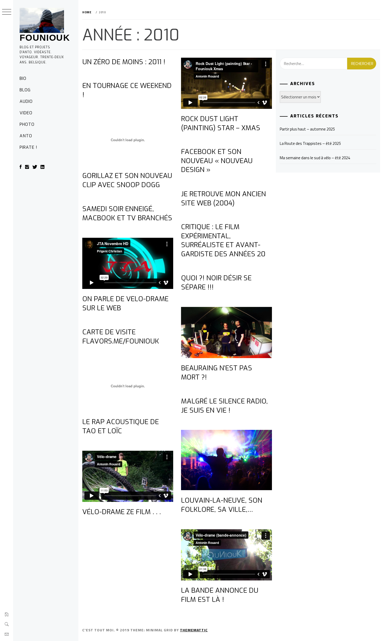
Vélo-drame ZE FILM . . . (121, 512)
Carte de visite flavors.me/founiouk (120, 337)
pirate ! (28, 147)
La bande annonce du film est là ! (219, 595)
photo (27, 124)
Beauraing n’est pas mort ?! (216, 373)
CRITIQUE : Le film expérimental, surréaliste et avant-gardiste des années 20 (223, 240)
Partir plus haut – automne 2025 (307, 129)
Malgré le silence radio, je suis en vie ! (224, 406)
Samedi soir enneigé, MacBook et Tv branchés (127, 213)
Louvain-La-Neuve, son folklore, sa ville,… (221, 505)
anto (26, 136)
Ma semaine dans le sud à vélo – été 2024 (315, 158)
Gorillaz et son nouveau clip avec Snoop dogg (127, 180)
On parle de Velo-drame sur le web (125, 303)
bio (23, 78)
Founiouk (45, 38)
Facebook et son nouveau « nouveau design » (217, 160)
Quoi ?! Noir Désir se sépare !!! (216, 283)
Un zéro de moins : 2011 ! (123, 62)
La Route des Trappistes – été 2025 (310, 143)
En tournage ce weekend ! (127, 90)
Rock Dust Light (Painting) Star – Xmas (220, 123)
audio (26, 101)
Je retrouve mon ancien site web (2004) (223, 198)
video (26, 113)
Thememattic (194, 630)
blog (25, 90)
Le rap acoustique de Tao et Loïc (120, 426)
